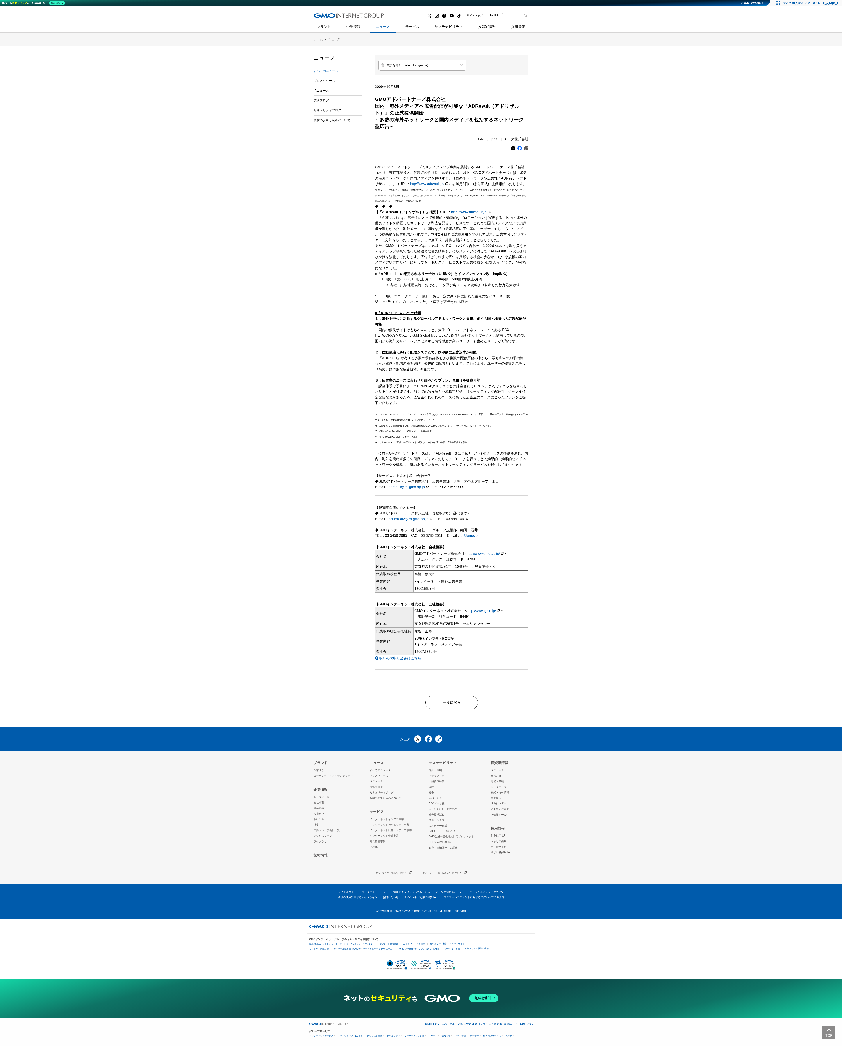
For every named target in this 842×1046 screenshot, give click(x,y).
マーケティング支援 (414, 1036)
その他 (374, 846)
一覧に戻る (451, 702)
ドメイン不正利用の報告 (418, 897)
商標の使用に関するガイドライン (357, 897)
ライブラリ (320, 841)
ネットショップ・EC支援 (350, 1036)
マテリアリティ (438, 775)
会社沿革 (319, 819)
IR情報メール (499, 814)
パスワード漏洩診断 (388, 944)
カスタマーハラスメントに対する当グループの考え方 (472, 897)
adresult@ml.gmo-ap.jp (407, 487)
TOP (829, 1035)
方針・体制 (435, 770)
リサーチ (432, 1036)
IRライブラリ (499, 787)
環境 (431, 787)
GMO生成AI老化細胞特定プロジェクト (451, 836)
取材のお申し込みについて (332, 120)
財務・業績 (497, 781)
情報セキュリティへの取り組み (411, 892)
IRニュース (321, 90)
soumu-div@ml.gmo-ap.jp (408, 519)
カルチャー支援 (438, 825)
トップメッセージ (324, 797)
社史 (377, 17)
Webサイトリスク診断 (414, 944)
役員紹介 (319, 813)
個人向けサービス (492, 1036)
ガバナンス (435, 798)
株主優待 (496, 798)
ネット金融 (460, 1036)
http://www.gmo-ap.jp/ (483, 553)
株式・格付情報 (500, 792)
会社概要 (319, 802)
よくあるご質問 (500, 808)
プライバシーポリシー (375, 892)
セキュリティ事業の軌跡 (477, 948)
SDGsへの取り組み (440, 842)
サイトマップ (475, 15)
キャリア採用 (499, 841)
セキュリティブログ (408, 17)
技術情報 (321, 855)
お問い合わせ (390, 897)
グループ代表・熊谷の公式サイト (392, 873)
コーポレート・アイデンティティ (333, 775)
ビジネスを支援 (374, 1036)
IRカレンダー (499, 803)
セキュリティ (393, 1036)
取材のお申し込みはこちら (400, 658)
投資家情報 (487, 27)
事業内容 (319, 808)
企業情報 (353, 27)
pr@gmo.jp (469, 535)
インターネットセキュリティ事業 (344, 17)
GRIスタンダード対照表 (443, 808)
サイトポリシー (347, 892)
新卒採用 (496, 835)
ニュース (383, 27)
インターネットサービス (321, 1036)
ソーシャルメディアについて (487, 892)
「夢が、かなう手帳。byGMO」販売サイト (442, 873)
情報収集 (446, 1036)
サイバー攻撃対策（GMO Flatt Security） (419, 949)
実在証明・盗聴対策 (319, 949)
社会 (431, 792)
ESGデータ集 (437, 803)
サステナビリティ (449, 27)
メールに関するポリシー (449, 892)
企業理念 (319, 770)
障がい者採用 (499, 852)
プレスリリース (324, 80)
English (494, 15)
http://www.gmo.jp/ (481, 611)
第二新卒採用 (328, 17)
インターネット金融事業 (412, 17)
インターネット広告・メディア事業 (391, 830)
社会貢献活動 (436, 814)
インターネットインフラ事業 (387, 819)
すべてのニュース (326, 71)
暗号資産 (474, 1036)
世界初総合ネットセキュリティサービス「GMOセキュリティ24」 (341, 944)
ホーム (318, 39)
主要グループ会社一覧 (327, 830)
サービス (412, 27)
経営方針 (496, 775)
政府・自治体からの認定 (443, 847)
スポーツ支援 (436, 820)
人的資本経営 (436, 781)
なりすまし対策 (452, 949)
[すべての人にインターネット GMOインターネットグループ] (811, 3)
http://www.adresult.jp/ (427, 184)
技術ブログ (327, 17)
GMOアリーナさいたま (442, 831)
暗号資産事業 (377, 841)
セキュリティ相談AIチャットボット (447, 943)
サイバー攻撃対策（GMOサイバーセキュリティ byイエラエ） (364, 949)
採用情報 (518, 27)
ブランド (324, 27)
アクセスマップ (323, 835)
